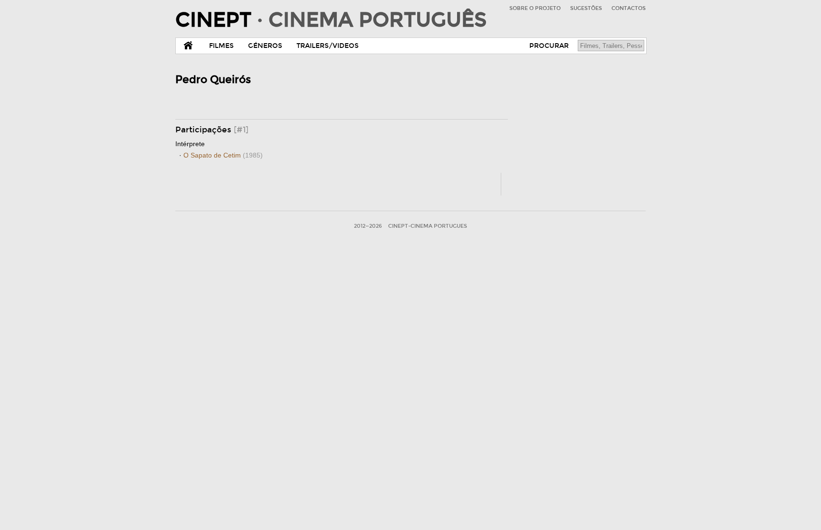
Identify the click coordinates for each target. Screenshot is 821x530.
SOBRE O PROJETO (535, 8)
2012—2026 (368, 226)
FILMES (221, 46)
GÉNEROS (265, 46)
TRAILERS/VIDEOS (327, 46)
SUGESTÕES (586, 8)
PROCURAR (549, 46)
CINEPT (331, 20)
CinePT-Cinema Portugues (427, 226)
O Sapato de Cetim (223, 155)
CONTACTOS (628, 8)
